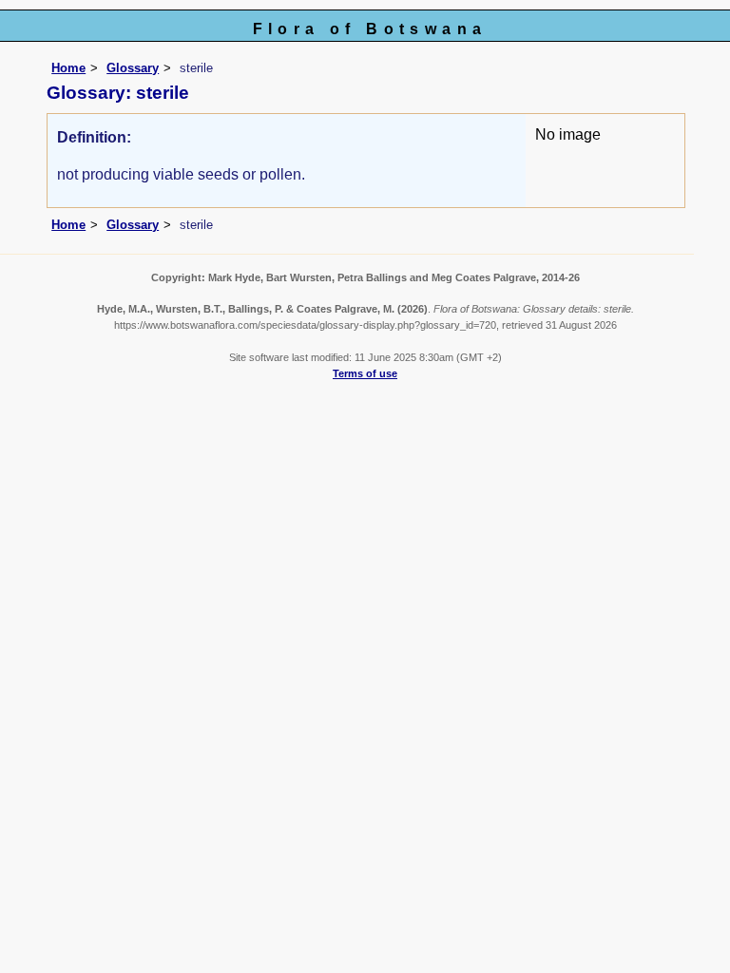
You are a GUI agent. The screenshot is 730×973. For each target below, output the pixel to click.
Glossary (132, 68)
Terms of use (365, 373)
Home (68, 68)
